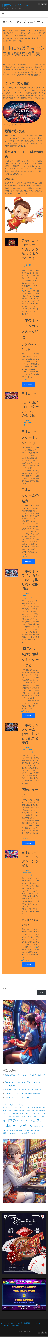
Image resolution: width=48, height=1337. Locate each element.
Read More (28, 384)
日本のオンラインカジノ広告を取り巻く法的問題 (30, 580)
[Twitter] (42, 4)
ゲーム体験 (34, 1110)
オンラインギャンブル (24, 1105)
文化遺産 (41, 1116)
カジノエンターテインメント (11, 1107)
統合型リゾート (7, 1133)
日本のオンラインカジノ (24, 1120)
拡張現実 (35, 1116)
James (27, 263)
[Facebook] (38, 4)
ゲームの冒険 (17, 1110)
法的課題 (37, 1130)
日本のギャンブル (38, 1126)
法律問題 (25, 596)
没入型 (32, 1130)
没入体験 (26, 1130)
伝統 (10, 1116)
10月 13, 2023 (27, 752)
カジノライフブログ (7, 1323)
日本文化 (5, 1130)
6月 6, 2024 (26, 267)
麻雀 (33, 1133)
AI (3, 1105)
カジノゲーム (27, 422)
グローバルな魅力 (8, 1110)
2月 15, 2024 (27, 425)
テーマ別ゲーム (34, 1113)
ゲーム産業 (26, 265)
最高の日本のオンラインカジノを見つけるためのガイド (30, 249)
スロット (18, 1113)
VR (5, 1105)
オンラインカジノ (12, 1105)
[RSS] (45, 4)
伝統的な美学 (15, 1116)
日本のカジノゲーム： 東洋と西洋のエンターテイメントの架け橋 (30, 404)
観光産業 (24, 1133)
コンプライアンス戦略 (9, 1113)
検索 (4, 988)
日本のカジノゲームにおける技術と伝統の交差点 (30, 734)
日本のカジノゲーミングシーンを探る (30, 859)
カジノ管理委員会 (33, 1107)
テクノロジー (27, 749)
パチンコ (42, 1113)
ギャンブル (33, 947)
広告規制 (30, 1116)
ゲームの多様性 (26, 1110)
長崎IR (29, 1133)
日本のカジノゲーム (15, 5)
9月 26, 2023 (27, 875)
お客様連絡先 (15, 1325)
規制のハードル (16, 1133)
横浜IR (21, 1130)
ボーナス (5, 1116)
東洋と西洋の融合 (13, 1130)
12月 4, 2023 (27, 598)
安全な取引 (23, 1116)
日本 (4, 1121)
